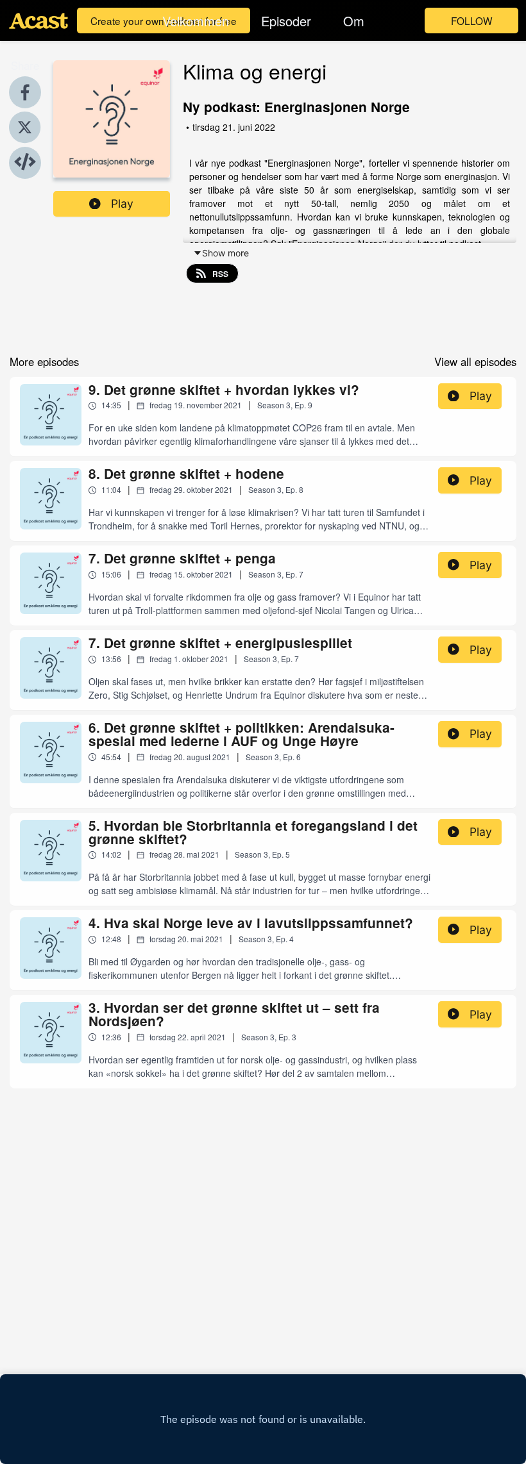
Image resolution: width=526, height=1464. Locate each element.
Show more (225, 252)
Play (122, 203)
